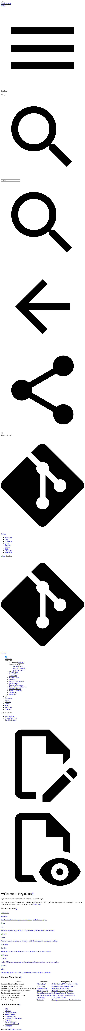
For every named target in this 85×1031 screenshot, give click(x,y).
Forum (58, 997)
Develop (8, 545)
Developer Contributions (60, 1000)
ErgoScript (69, 991)
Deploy (7, 547)
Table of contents (14, 664)
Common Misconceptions (13, 1018)
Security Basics (57, 986)
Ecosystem (8, 541)
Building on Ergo (42, 991)
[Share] (42, 431)
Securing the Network (44, 995)
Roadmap (8, 1020)
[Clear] (1, 433)
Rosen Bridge (64, 988)
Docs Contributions (75, 1000)
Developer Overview (58, 991)
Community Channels (12, 1024)
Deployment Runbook (59, 993)
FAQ (64, 984)
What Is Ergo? (37, 904)
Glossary (8, 1011)
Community (40, 997)
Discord (63, 997)
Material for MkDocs (15, 1029)
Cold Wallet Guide (68, 986)
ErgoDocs (9, 556)
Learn (7, 543)
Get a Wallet (41, 986)
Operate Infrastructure (44, 993)
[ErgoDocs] (3, 6)
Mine (6, 549)
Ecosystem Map (42, 988)
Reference (8, 552)
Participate (8, 550)
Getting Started (56, 984)
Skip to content (6, 4)
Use (6, 539)
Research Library (10, 1022)
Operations (70, 993)
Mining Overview (57, 995)
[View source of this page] (42, 889)
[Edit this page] (42, 805)
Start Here (8, 537)
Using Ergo (55, 988)
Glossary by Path (72, 984)
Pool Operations (69, 995)
